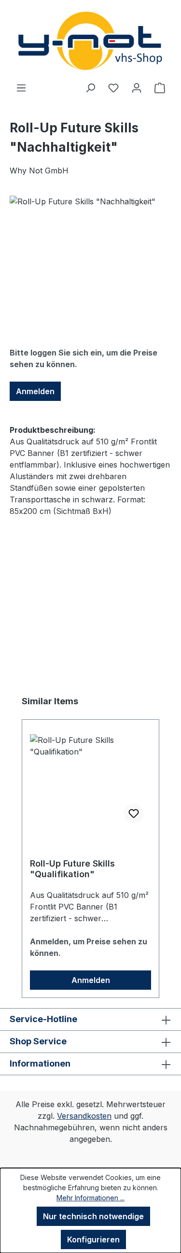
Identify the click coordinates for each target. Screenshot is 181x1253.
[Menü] (21, 87)
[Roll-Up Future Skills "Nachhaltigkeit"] (90, 250)
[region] (90, 250)
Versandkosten (84, 1116)
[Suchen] (90, 87)
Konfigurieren (93, 1239)
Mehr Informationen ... (90, 1198)
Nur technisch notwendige (93, 1216)
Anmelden (35, 391)
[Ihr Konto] (136, 87)
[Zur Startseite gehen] (90, 41)
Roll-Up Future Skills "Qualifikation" (72, 868)
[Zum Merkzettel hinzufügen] (133, 813)
